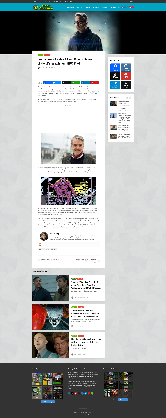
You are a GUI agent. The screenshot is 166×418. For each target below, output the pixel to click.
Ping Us (113, 7)
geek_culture (37, 374)
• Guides (71, 1)
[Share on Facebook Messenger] (56, 82)
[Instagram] (72, 393)
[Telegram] (85, 393)
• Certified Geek (46, 1)
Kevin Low (76, 297)
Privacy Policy (77, 414)
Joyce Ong (42, 67)
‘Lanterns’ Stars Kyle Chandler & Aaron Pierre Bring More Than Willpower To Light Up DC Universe (86, 285)
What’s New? (70, 7)
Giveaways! (105, 7)
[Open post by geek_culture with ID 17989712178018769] (47, 392)
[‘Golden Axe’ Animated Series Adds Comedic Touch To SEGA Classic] (113, 136)
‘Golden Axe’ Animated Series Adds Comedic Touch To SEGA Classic (124, 136)
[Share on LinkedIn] (85, 82)
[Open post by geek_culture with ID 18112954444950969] (37, 379)
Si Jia (75, 354)
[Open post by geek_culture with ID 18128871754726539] (47, 379)
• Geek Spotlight (54, 1)
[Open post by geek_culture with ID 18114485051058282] (37, 392)
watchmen (53, 249)
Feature (74, 278)
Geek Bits (41, 55)
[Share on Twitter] (66, 82)
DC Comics (41, 249)
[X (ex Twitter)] (79, 393)
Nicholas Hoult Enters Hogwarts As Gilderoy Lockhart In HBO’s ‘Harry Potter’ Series (86, 342)
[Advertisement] (69, 75)
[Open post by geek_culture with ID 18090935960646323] (58, 379)
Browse (79, 7)
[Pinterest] (89, 393)
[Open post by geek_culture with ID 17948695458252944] (58, 392)
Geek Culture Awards (37, 1)
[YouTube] (75, 393)
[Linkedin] (82, 393)
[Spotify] (92, 393)
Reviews (87, 7)
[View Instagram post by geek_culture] (41, 384)
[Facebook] (69, 393)
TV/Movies (47, 55)
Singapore (96, 7)
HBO (47, 249)
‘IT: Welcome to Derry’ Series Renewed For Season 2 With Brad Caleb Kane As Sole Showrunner (85, 313)
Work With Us (84, 414)
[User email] (40, 244)
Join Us (90, 414)
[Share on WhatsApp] (75, 82)
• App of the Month (63, 1)
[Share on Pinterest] (94, 82)
